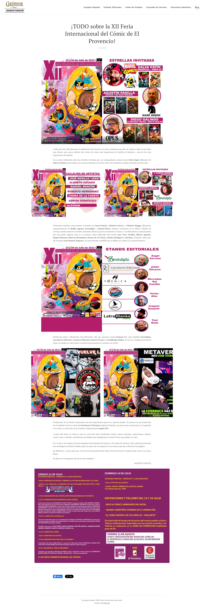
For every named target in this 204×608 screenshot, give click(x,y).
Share (59, 576)
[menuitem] (92, 7)
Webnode (106, 603)
